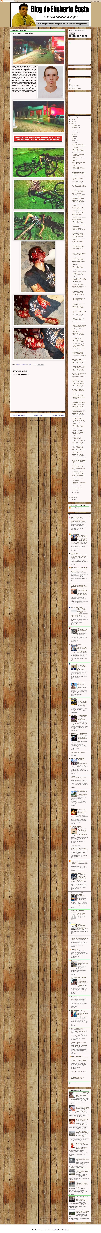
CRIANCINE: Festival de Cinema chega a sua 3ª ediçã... (78, 422)
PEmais (73, 776)
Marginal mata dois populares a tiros (77, 437)
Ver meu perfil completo (75, 510)
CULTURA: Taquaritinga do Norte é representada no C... (78, 461)
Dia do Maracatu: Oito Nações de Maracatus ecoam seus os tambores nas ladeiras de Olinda (82, 812)
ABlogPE (73, 808)
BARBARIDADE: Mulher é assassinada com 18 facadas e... (78, 451)
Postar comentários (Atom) (40, 420)
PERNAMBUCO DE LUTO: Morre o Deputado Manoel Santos (78, 299)
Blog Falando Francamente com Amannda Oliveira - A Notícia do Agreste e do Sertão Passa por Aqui (79, 585)
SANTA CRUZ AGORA (76, 1056)
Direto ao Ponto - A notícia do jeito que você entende (79, 734)
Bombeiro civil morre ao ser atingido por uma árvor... (79, 410)
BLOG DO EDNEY (75, 534)
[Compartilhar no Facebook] (42, 365)
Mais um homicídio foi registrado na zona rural (78, 208)
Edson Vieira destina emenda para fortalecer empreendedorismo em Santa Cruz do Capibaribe (82, 668)
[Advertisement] (79, 53)
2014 (72, 497)
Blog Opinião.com (76, 996)
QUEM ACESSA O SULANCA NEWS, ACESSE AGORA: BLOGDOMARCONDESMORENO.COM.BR (82, 927)
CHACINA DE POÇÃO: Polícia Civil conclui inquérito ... (77, 275)
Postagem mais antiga (58, 415)
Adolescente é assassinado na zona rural (79, 322)
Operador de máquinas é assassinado (78, 349)
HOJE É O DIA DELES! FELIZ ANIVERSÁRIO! (78, 150)
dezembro (75, 125)
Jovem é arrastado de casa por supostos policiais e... (79, 326)
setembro (74, 132)
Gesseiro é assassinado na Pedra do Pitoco (79, 373)
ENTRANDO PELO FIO (78, 404)
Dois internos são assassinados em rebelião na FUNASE (77, 283)
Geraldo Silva (74, 949)
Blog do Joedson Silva (77, 861)
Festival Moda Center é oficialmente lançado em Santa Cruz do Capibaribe (79, 571)
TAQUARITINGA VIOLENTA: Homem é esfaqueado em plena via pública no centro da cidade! (82, 1184)
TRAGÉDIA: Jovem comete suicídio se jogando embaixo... (79, 255)
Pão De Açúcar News (76, 937)
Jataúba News (74, 553)
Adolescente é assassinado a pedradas (79, 225)
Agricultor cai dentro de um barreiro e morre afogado (79, 270)
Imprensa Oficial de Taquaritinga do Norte (77, 827)
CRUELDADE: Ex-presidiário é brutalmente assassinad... (79, 330)
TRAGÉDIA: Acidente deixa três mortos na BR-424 (78, 367)
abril (73, 142)
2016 (72, 121)
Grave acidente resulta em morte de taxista (78, 303)
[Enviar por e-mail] (37, 365)
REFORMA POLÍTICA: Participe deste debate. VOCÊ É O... (78, 238)
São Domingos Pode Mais (78, 752)
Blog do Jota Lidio (76, 1083)
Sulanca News (74, 923)
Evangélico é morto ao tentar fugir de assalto (78, 197)
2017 (72, 119)
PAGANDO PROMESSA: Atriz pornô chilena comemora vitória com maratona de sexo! (82, 1121)
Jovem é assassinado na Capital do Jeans (78, 319)
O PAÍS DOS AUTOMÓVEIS (79, 458)
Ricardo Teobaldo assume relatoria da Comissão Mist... (78, 164)
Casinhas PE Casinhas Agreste (79, 715)
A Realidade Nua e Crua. (77, 873)
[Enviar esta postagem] (34, 364)
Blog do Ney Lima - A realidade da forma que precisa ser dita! (79, 568)
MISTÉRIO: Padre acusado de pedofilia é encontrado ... (79, 187)
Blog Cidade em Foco (76, 517)
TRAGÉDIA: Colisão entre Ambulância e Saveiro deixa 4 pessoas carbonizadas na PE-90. (82, 1198)
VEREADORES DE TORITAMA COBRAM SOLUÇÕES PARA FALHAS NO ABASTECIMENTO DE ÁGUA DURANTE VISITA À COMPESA (79, 612)
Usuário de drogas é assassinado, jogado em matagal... (78, 230)
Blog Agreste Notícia (76, 607)
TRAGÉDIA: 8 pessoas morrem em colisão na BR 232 (82, 1159)
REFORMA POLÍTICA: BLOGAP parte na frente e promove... (78, 146)
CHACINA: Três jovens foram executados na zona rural (78, 390)
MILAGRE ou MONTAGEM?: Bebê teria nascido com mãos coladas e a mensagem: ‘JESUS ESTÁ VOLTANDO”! (82, 1108)
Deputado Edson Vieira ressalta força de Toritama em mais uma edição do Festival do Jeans (82, 738)
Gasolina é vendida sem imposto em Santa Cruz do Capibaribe (82, 963)
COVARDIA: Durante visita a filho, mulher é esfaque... (78, 159)
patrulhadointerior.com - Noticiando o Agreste (77, 1078)
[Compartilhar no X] (40, 365)
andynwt (56, 1229)
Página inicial (38, 415)
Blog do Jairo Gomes (76, 644)
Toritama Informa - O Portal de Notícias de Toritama (79, 893)
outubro (74, 129)
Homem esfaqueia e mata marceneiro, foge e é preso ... (78, 263)
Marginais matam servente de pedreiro (78, 479)
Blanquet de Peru (76, 219)
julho (73, 136)
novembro (75, 127)
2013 (72, 499)
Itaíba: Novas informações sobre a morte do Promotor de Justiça (82, 1171)
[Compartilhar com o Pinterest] (43, 365)
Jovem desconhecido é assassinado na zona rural (78, 250)
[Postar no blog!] (39, 365)
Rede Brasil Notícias (76, 1010)
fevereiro (74, 492)
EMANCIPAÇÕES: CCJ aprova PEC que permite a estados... (78, 169)
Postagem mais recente (18, 415)
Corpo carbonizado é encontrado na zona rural (79, 360)
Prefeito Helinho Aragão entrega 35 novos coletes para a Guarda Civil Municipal (79, 556)
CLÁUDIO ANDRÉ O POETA (78, 682)
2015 (72, 123)
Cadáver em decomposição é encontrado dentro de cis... (79, 178)
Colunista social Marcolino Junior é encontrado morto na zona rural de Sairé (82, 1211)
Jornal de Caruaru (75, 845)
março (74, 490)
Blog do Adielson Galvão (77, 1028)
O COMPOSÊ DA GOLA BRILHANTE (78, 295)
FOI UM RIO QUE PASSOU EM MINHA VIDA (79, 337)
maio (73, 140)
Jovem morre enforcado (78, 486)
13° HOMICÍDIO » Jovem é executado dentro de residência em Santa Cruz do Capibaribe (82, 982)
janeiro (74, 495)
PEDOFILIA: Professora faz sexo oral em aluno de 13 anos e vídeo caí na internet (82, 1094)
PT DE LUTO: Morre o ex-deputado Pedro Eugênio (79, 278)
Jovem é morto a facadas (78, 440)
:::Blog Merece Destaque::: (78, 790)
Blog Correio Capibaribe (77, 758)
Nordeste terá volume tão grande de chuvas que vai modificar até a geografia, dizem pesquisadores (82, 1133)
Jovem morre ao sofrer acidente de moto (77, 429)
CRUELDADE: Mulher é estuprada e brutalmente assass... (78, 173)
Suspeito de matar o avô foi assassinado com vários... (79, 288)
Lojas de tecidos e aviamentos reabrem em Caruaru (82, 897)
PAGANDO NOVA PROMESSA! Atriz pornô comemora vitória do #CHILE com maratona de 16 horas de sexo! (82, 1146)
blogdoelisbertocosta (76, 507)
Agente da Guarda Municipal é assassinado (78, 401)
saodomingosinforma (76, 664)
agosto (74, 134)
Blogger (66, 1229)
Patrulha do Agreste (76, 628)
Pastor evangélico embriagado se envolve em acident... (78, 154)
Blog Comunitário (75, 960)
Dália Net (73, 698)
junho (73, 138)
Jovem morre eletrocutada (78, 383)
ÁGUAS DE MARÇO (77, 488)
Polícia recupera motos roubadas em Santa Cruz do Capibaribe (82, 631)
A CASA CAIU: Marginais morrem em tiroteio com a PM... (78, 345)
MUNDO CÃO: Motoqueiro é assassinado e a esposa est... (78, 434)
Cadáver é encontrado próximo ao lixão (77, 417)
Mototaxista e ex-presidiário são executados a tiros (79, 356)
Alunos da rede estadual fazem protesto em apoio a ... (79, 311)
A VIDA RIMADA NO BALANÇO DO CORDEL (78, 194)
